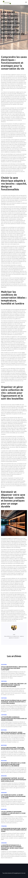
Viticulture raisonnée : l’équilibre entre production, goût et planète (13, 748)
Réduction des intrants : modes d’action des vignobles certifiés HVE (13, 733)
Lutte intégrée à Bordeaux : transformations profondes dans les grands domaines (14, 718)
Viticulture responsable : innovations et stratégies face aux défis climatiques (14, 668)
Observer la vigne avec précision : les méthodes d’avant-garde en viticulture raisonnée (13, 685)
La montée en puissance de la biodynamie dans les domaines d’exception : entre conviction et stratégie (12, 847)
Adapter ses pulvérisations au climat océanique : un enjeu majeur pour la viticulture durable (13, 702)
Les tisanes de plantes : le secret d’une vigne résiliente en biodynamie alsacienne (13, 796)
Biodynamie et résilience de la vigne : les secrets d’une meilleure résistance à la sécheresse (13, 764)
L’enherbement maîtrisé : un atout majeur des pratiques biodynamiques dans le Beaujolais (13, 779)
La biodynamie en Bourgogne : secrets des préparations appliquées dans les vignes (14, 830)
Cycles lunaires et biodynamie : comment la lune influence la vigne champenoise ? (13, 813)
